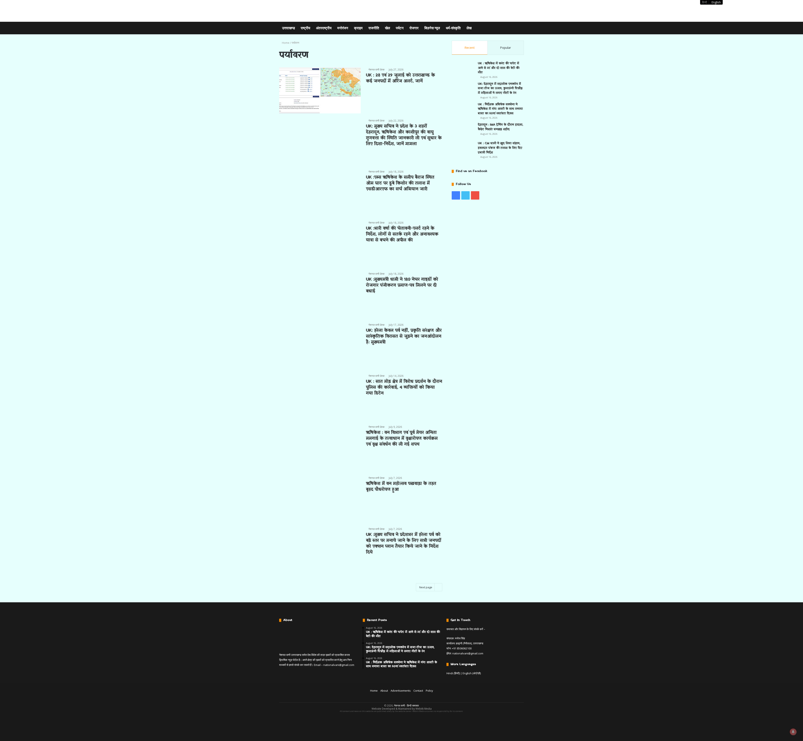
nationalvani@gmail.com (338, 665)
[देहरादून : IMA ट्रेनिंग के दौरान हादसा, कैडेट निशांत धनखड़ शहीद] (463, 130)
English (716, 2)
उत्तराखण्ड (288, 28)
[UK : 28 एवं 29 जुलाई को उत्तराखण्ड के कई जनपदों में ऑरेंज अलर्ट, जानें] (320, 90)
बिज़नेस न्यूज (432, 28)
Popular (505, 47)
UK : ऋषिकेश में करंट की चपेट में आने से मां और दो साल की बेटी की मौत (498, 68)
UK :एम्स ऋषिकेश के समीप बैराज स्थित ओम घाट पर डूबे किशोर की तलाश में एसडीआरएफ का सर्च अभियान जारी (400, 183)
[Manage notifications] (793, 731)
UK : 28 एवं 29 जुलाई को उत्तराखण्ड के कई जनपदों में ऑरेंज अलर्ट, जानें (400, 78)
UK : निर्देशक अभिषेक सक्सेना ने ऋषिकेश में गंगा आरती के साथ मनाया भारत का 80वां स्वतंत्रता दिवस (500, 109)
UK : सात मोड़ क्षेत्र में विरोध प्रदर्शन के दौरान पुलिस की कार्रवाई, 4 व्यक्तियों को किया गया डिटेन (404, 387)
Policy (429, 690)
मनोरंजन (342, 28)
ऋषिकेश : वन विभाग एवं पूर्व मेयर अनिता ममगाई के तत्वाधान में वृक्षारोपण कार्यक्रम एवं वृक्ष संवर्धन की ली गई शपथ (402, 438)
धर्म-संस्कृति (453, 28)
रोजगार (413, 28)
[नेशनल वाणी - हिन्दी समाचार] (305, 11)
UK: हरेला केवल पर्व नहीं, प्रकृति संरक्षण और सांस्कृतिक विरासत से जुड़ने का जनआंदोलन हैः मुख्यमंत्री (404, 336)
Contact (418, 690)
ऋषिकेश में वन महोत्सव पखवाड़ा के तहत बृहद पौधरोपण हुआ (401, 487)
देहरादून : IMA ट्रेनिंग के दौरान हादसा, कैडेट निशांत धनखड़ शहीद (500, 127)
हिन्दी (704, 2)
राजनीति (373, 28)
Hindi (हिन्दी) (453, 673)
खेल (387, 28)
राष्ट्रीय (305, 28)
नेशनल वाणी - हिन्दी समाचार (406, 705)
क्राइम (358, 28)
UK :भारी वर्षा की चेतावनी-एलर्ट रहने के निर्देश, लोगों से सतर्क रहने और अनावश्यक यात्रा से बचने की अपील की (402, 234)
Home (285, 43)
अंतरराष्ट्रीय (323, 28)
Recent (469, 47)
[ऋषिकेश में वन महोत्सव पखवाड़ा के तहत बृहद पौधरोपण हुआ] (320, 499)
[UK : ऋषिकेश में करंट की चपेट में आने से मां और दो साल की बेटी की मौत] (463, 69)
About (384, 690)
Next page (425, 587)
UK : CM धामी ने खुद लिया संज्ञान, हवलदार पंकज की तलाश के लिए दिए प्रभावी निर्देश (500, 148)
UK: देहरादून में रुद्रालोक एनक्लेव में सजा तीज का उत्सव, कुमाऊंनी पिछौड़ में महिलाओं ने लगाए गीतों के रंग (500, 88)
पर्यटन (400, 28)
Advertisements (401, 690)
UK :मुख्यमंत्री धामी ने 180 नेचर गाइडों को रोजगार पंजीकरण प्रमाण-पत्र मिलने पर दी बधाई (402, 285)
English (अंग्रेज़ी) (472, 673)
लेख (469, 28)
